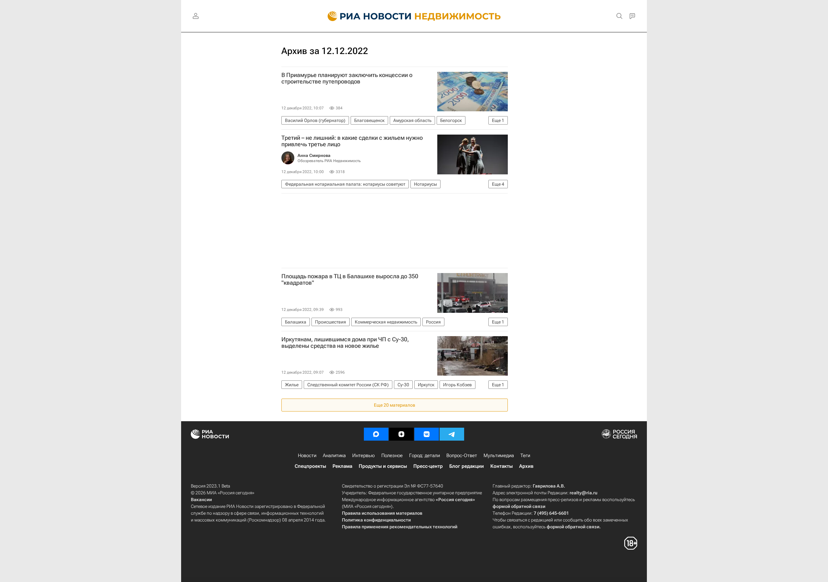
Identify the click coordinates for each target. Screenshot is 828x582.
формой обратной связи (519, 506)
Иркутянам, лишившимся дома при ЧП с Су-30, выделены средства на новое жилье (345, 342)
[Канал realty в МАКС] (376, 434)
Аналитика (334, 455)
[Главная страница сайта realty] (414, 16)
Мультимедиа (499, 455)
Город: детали (424, 455)
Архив (526, 466)
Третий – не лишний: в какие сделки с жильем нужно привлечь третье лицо (352, 141)
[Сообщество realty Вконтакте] (426, 434)
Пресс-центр (428, 466)
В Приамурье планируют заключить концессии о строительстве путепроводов (346, 78)
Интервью (363, 455)
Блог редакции (466, 466)
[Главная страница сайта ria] (365, 16)
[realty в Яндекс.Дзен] (401, 434)
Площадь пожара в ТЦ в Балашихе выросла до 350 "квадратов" (349, 279)
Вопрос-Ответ (461, 455)
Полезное (392, 455)
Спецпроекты (310, 466)
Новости (307, 455)
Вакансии (201, 499)
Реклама (342, 466)
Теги (525, 455)
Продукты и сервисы (383, 466)
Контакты (501, 466)
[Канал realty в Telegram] (452, 434)
